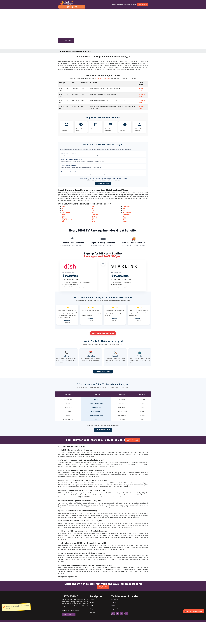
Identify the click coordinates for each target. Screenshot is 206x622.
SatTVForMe (65, 51)
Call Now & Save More (103, 429)
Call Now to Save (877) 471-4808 (103, 333)
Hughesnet (114, 609)
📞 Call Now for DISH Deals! (193, 611)
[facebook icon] (117, 613)
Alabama (83, 51)
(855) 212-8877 (71, 7)
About (92, 602)
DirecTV (113, 602)
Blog (134, 4)
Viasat (113, 605)
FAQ (91, 605)
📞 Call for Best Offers (103, 183)
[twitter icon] (113, 613)
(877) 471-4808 (66, 40)
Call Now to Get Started (103, 371)
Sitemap (92, 612)
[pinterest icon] (126, 613)
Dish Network (74, 51)
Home (114, 4)
